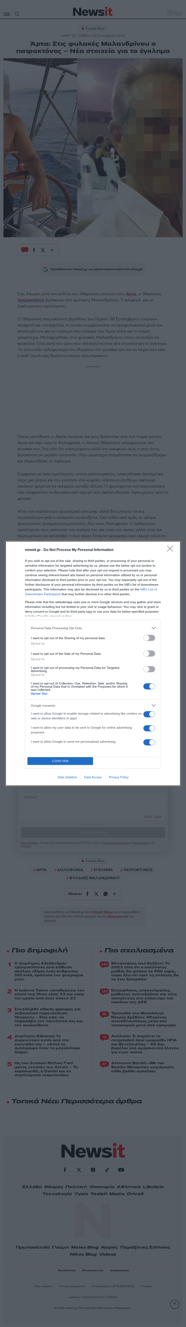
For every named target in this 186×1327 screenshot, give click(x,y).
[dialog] (93, 663)
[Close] (171, 550)
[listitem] (93, 628)
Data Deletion (67, 777)
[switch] (149, 638)
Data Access (93, 777)
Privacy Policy (119, 777)
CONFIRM (60, 761)
